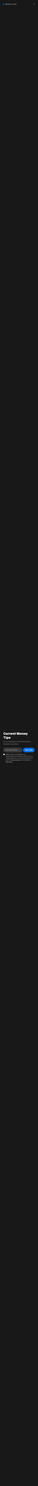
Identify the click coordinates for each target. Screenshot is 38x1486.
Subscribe (29, 750)
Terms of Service (15, 760)
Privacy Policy (9, 762)
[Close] (33, 4)
